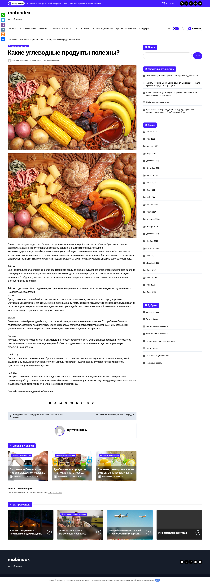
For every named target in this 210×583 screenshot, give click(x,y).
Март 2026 (151, 153)
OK (157, 580)
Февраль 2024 (153, 219)
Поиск (151, 47)
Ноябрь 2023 (152, 241)
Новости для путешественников (33, 28)
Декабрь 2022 (152, 263)
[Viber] (2, 24)
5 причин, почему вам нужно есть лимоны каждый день (116, 471)
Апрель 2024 (152, 204)
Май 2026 (150, 139)
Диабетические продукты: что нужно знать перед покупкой (70, 473)
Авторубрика (144, 28)
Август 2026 (152, 131)
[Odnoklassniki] (2, 34)
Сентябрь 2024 (153, 168)
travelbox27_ (80, 430)
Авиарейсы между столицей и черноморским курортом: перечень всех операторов (171, 93)
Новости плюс (152, 348)
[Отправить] (2, 39)
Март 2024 (151, 212)
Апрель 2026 (152, 146)
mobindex (19, 12)
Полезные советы (81, 28)
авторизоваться (55, 492)
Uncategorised (152, 312)
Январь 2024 (152, 226)
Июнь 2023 (151, 255)
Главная (13, 28)
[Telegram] (2, 19)
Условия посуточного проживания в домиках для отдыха (172, 75)
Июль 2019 (151, 292)
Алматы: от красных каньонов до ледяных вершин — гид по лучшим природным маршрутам (173, 84)
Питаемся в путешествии (102, 28)
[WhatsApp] (2, 15)
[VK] (2, 29)
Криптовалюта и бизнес (126, 28)
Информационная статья (157, 102)
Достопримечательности (60, 28)
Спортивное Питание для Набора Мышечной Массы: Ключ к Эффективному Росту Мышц (26, 474)
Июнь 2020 (151, 277)
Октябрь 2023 (152, 248)
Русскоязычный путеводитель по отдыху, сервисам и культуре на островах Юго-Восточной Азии (170, 110)
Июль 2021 (151, 270)
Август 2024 (152, 175)
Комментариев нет (52, 60)
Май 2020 (150, 285)
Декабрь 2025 (152, 160)
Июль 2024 (151, 182)
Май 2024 (150, 197)
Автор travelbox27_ (20, 60)
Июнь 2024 (151, 190)
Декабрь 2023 (152, 233)
